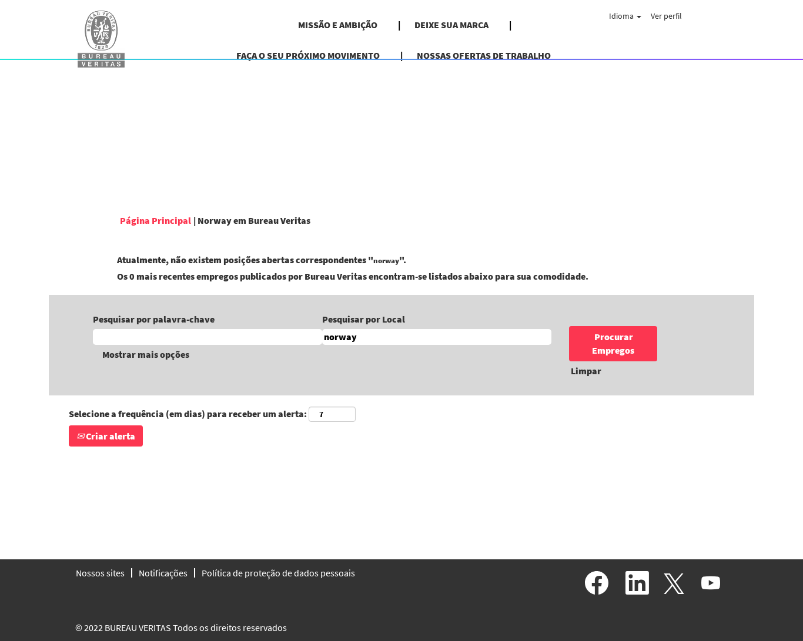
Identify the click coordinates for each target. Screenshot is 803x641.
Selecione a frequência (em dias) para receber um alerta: (188, 413)
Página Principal (155, 220)
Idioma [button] (622, 16)
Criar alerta (109, 436)
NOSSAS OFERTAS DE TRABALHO (484, 55)
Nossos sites (100, 573)
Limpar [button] (586, 371)
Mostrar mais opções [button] (145, 354)
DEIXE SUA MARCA (451, 25)
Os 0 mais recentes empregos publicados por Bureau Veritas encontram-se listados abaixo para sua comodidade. (352, 276)
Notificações (163, 573)
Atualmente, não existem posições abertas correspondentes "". (261, 260)
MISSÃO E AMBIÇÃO (337, 25)
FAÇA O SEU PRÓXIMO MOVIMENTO (308, 55)
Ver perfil (666, 16)
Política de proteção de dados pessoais (278, 573)
